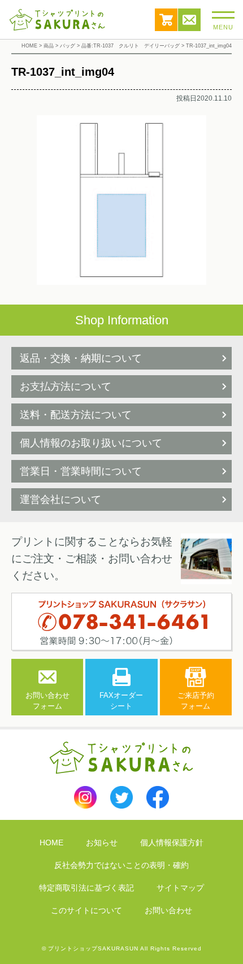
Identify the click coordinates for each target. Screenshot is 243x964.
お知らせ (102, 842)
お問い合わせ (189, 19)
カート (166, 19)
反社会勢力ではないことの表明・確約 (121, 865)
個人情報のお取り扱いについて (91, 443)
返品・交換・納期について (81, 358)
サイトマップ (180, 887)
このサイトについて (86, 910)
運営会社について (60, 499)
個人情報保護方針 (171, 842)
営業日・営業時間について (81, 471)
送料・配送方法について (76, 414)
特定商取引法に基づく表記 (86, 887)
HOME (51, 842)
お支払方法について (65, 386)
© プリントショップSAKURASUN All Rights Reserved (122, 948)
